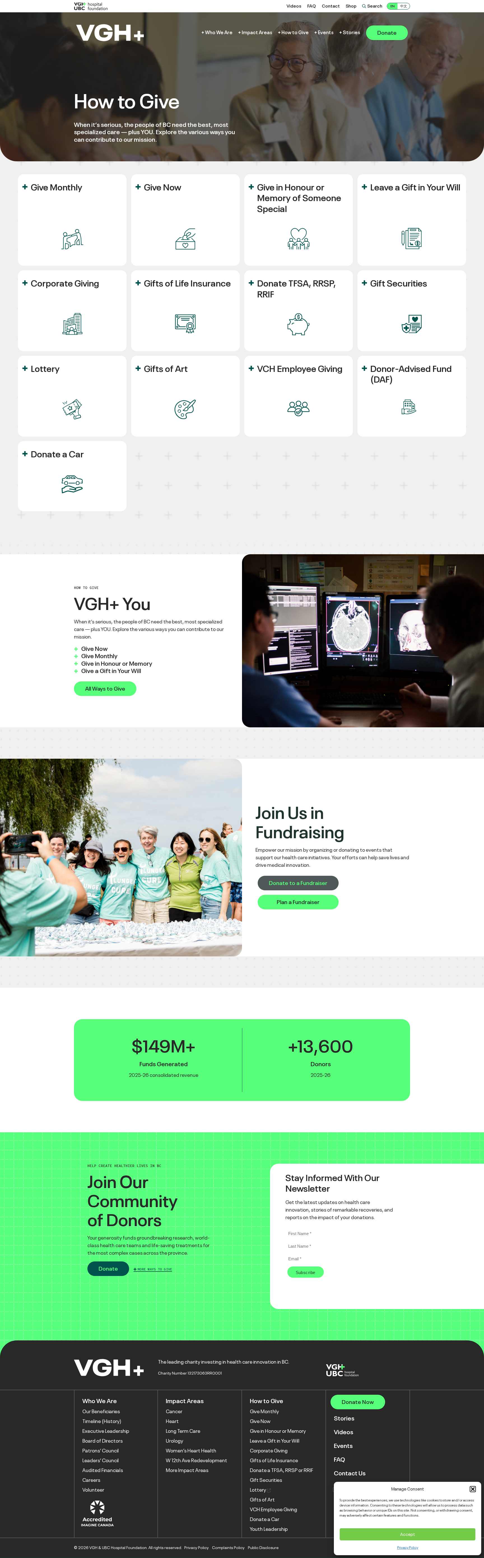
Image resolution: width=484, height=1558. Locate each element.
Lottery (45, 369)
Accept (407, 1534)
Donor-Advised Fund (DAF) (411, 374)
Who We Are (218, 32)
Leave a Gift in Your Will (415, 187)
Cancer (174, 1411)
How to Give (295, 32)
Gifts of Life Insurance (187, 283)
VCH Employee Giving (300, 369)
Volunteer (93, 1490)
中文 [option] (403, 6)
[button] (473, 1489)
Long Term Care (183, 1431)
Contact (331, 6)
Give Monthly (56, 187)
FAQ (311, 6)
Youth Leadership (269, 1529)
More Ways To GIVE (155, 1269)
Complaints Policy (228, 1547)
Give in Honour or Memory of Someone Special (299, 198)
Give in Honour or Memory (116, 663)
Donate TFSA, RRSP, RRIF (296, 288)
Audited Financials (102, 1470)
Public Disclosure (263, 1547)
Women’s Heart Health (191, 1451)
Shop (351, 6)
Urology (174, 1441)
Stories (351, 32)
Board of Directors (102, 1441)
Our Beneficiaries (101, 1411)
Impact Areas (257, 32)
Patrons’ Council (100, 1451)
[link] (72, 220)
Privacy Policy (407, 1548)
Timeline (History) (101, 1421)
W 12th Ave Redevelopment (196, 1460)
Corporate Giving (65, 283)
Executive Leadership (105, 1431)
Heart (172, 1421)
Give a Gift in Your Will (111, 670)
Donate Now (358, 1402)
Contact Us (350, 1473)
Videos (294, 6)
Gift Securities (398, 283)
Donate (387, 33)
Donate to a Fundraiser (298, 883)
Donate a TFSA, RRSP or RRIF (281, 1470)
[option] (403, 6)
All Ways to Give (105, 689)
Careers (91, 1480)
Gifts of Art (166, 369)
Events (326, 32)
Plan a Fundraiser (298, 902)
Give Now (162, 187)
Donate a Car (57, 454)
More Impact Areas (187, 1470)
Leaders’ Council (100, 1460)
